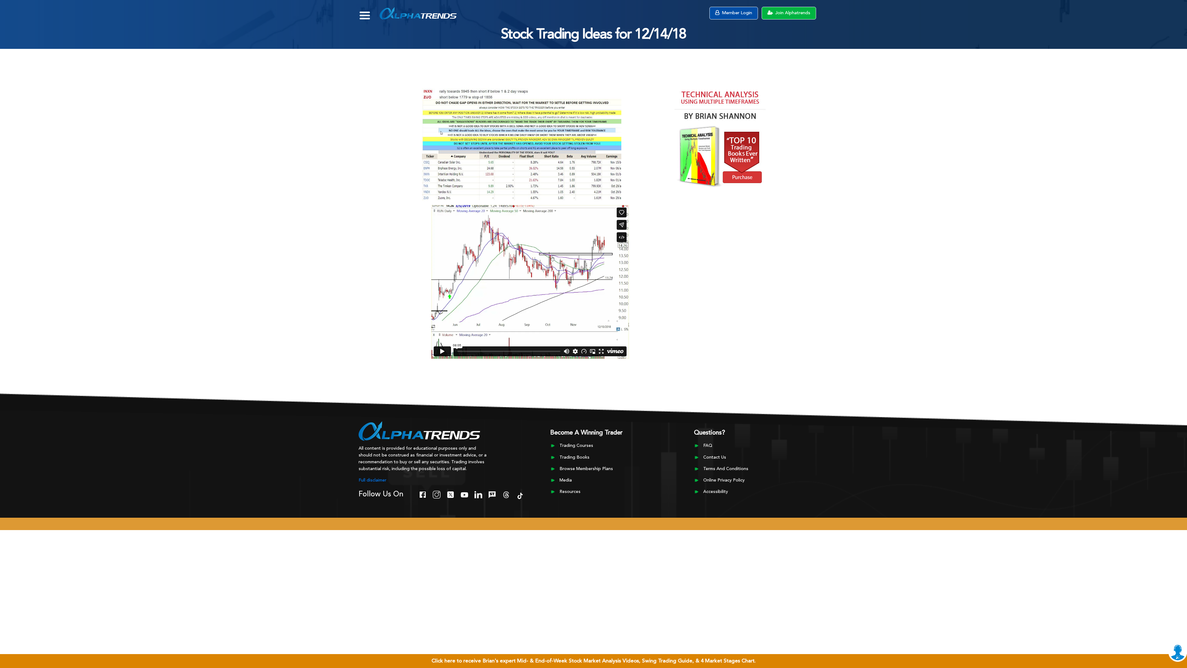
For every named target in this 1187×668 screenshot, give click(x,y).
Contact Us (714, 457)
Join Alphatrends (792, 13)
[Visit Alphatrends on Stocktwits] (492, 493)
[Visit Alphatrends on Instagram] (436, 493)
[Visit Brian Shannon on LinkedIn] (478, 493)
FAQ (707, 445)
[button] (369, 12)
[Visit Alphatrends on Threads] (506, 493)
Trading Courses (576, 445)
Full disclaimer (372, 480)
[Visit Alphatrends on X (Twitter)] (450, 493)
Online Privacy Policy (724, 480)
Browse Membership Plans (586, 469)
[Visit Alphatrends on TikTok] (520, 495)
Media (565, 480)
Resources (570, 492)
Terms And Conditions (725, 469)
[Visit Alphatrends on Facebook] (423, 493)
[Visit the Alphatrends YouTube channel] (464, 493)
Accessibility (715, 492)
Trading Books (574, 457)
